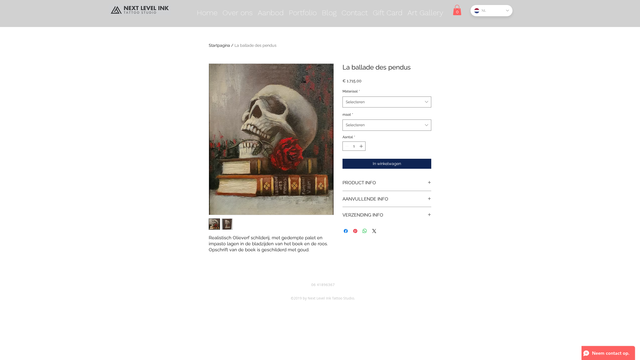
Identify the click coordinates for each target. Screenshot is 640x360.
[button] (270, 12)
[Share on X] (374, 231)
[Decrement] (346, 146)
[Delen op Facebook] (346, 231)
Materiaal (351, 91)
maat (347, 114)
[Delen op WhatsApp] (365, 231)
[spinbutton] (354, 146)
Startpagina (219, 45)
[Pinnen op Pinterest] (355, 231)
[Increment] (361, 146)
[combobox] (386, 102)
